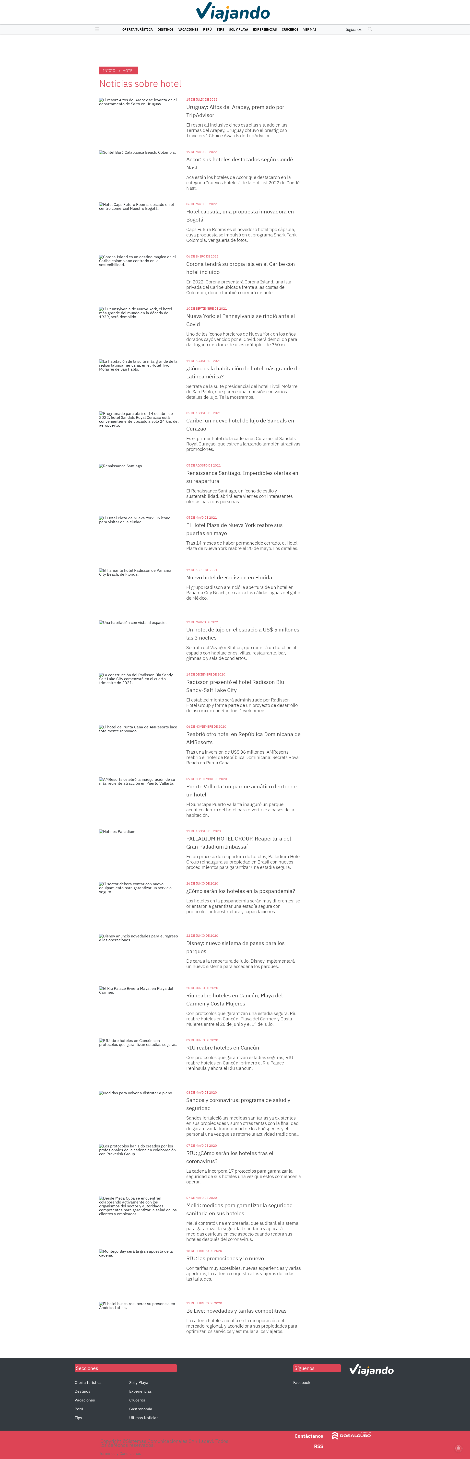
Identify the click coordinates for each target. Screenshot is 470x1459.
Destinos (166, 29)
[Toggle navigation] (96, 29)
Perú (207, 29)
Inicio (109, 70)
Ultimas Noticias (143, 1417)
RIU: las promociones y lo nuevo (225, 1258)
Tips (220, 29)
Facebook (301, 1382)
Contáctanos (308, 1436)
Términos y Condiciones (120, 1453)
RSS (318, 1446)
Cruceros (290, 29)
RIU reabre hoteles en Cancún (222, 1047)
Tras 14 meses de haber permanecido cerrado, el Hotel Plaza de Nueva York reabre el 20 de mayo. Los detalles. (242, 545)
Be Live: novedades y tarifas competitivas (236, 1310)
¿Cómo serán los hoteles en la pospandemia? (240, 890)
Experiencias (265, 29)
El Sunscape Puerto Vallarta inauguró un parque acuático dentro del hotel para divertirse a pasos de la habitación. (240, 809)
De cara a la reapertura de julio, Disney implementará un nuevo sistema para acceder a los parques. (240, 963)
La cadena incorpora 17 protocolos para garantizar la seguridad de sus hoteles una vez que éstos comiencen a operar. (243, 1176)
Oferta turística (137, 29)
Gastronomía (140, 1408)
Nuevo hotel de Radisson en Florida (229, 577)
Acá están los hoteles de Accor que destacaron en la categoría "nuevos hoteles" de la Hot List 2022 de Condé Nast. (243, 182)
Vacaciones (188, 29)
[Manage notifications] (458, 1448)
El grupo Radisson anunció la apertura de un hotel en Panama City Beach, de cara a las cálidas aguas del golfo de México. (243, 592)
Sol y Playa (238, 29)
